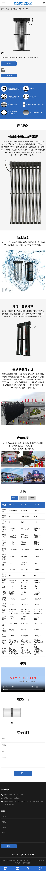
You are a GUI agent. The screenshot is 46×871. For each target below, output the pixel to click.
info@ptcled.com (14, 798)
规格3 (32, 497)
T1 (12, 723)
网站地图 (26, 863)
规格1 (14, 497)
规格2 (23, 497)
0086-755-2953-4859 (16, 794)
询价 (9, 63)
